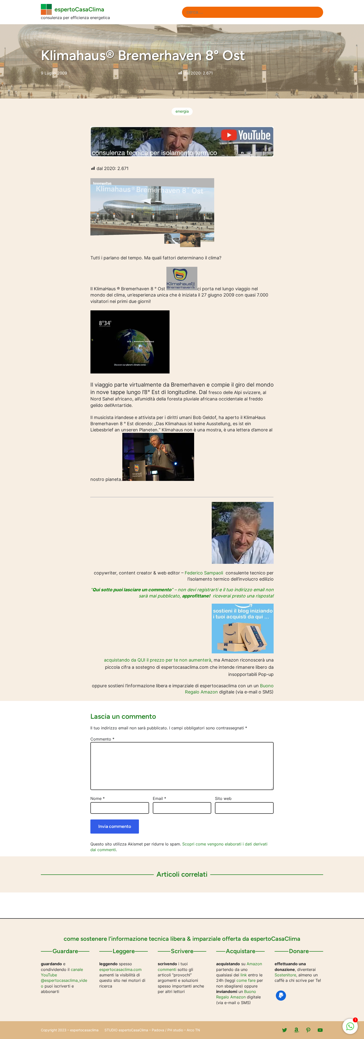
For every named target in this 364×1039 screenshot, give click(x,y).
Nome (97, 798)
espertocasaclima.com (120, 969)
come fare (246, 980)
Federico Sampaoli (204, 572)
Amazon (254, 963)
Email (159, 798)
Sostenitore (285, 974)
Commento (102, 739)
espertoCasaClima (79, 9)
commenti (167, 969)
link (243, 974)
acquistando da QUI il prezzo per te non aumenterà (157, 660)
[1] (350, 1028)
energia (182, 111)
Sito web (223, 798)
